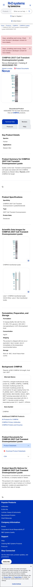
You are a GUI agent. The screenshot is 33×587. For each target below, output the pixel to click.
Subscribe (6, 561)
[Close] (30, 38)
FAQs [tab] (24, 126)
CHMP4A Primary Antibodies (11, 422)
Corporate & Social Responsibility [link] (12, 529)
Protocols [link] (4, 546)
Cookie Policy (18, 577)
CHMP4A (15, 25)
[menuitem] (2, 25)
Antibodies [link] (4, 506)
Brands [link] (3, 526)
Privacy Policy (8, 577)
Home (2, 25)
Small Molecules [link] (6, 518)
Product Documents (22, 68)
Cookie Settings (16, 584)
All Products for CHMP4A (10, 419)
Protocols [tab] (10, 126)
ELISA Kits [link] (4, 509)
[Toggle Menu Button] (3, 4)
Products (8, 25)
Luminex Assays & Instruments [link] (11, 512)
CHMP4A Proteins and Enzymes (12, 425)
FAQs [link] (3, 541)
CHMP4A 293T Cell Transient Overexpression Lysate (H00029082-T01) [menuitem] (15, 28)
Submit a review (7, 68)
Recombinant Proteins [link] (8, 515)
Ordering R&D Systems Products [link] (11, 543)
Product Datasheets (10, 445)
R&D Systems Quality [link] (8, 532)
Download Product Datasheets (15, 451)
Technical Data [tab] (10, 122)
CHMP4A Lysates (24, 25)
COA (5, 456)
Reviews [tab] (24, 122)
